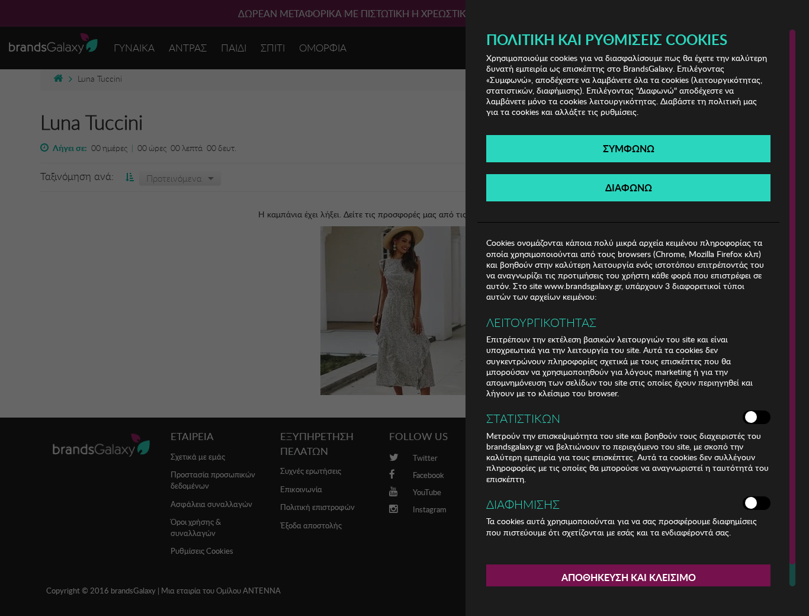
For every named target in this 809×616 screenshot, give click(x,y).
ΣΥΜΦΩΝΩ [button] (628, 148)
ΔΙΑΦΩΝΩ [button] (628, 187)
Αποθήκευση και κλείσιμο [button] (628, 577)
